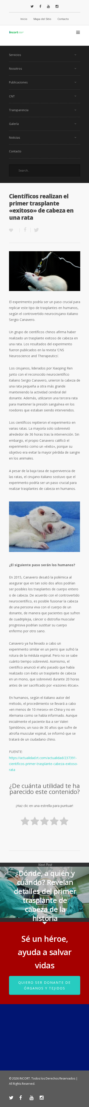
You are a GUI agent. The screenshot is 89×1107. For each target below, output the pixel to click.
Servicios (15, 55)
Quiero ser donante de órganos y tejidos (44, 985)
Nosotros (15, 69)
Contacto (63, 19)
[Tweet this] (35, 230)
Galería (14, 124)
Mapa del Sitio (42, 19)
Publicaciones (18, 82)
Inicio (23, 19)
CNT (12, 96)
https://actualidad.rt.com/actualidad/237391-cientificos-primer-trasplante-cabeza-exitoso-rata (43, 764)
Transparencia (18, 110)
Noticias (14, 138)
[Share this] (25, 230)
